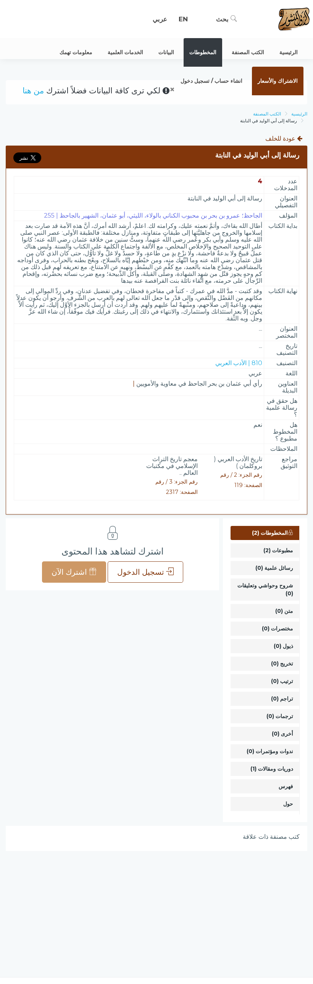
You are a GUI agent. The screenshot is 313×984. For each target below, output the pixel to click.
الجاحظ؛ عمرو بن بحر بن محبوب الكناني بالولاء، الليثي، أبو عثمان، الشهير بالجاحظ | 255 (153, 215)
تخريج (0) (282, 663)
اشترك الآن (70, 572)
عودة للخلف (281, 138)
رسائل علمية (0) (274, 567)
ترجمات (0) (279, 716)
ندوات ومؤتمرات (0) (270, 751)
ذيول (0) (283, 646)
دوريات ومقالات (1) (271, 768)
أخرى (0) (282, 733)
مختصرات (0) (277, 628)
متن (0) (284, 610)
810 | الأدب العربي (238, 363)
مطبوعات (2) (278, 550)
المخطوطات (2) (270, 532)
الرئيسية (299, 114)
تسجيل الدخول (141, 572)
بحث (223, 19)
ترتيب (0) (282, 681)
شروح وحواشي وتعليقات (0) (265, 589)
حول (288, 803)
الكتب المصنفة (267, 114)
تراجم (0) (282, 698)
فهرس (286, 786)
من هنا (33, 90)
